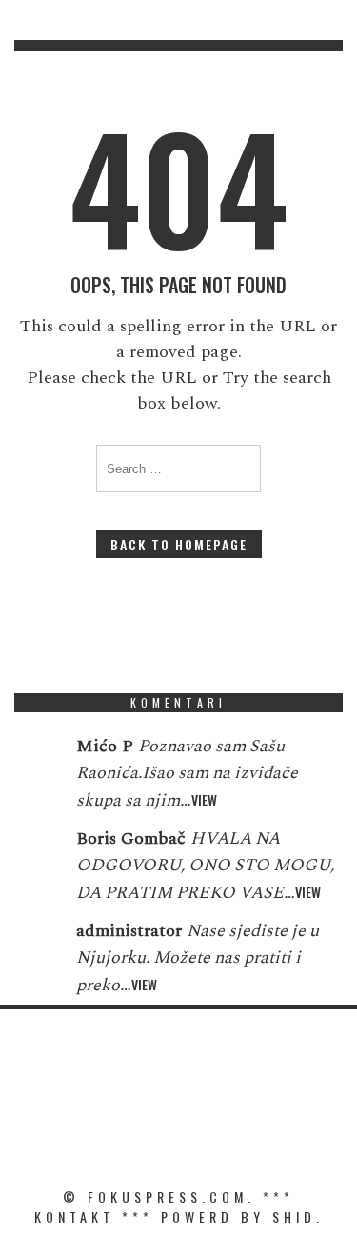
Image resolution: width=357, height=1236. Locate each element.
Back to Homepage (179, 544)
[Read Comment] (35, 759)
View (204, 799)
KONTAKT (74, 1216)
